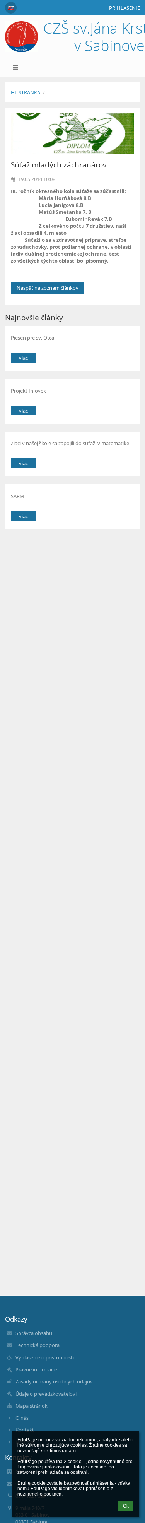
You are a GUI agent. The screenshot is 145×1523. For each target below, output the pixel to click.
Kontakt (24, 1429)
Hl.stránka (25, 92)
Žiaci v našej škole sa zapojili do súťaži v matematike (70, 443)
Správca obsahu (33, 1333)
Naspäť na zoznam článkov (47, 287)
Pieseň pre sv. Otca (32, 337)
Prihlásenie (124, 7)
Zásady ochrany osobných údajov (54, 1381)
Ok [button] (126, 1506)
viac (23, 357)
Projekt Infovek (28, 390)
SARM (17, 496)
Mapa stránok (31, 1405)
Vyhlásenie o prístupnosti (44, 1357)
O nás (22, 1417)
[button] (11, 7)
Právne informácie (36, 1369)
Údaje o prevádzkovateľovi (46, 1393)
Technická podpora (37, 1345)
